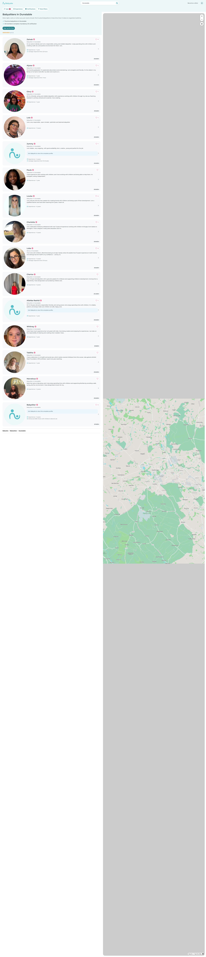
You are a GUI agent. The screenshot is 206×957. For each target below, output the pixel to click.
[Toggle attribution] (203, 954)
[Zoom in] (201, 16)
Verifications (31, 9)
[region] (154, 484)
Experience (19, 9)
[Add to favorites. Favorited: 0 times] (97, 170)
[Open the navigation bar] (201, 3)
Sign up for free (9, 28)
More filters (43, 9)
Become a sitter (193, 3)
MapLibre (191, 954)
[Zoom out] (201, 19)
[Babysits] (8, 3)
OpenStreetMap (198, 954)
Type (7, 9)
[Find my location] (201, 23)
